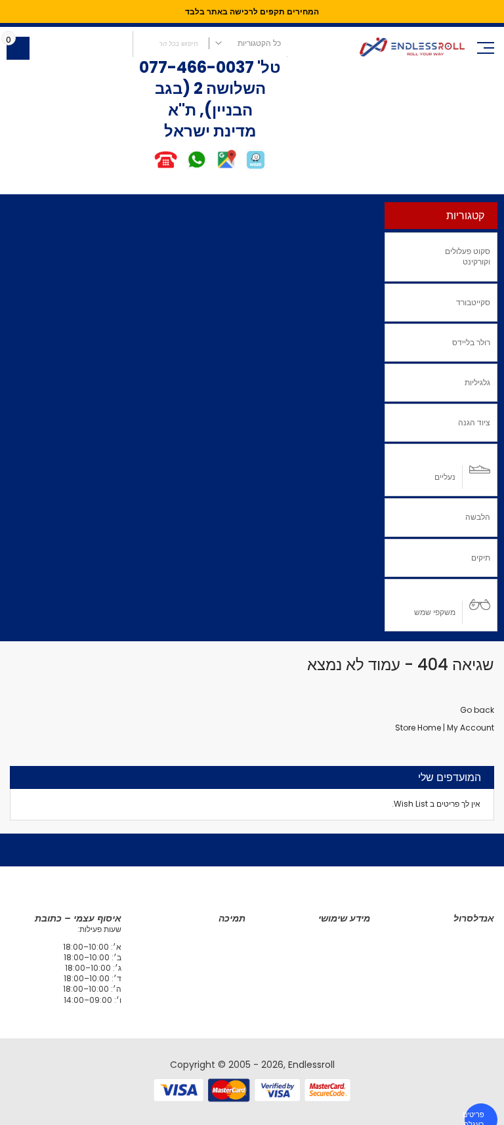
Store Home (418, 727)
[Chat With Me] (181, 167)
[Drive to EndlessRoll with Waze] (255, 167)
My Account (470, 727)
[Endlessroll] (412, 47)
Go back (477, 709)
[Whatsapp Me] (196, 167)
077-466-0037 (196, 67)
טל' (267, 67)
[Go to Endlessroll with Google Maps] (226, 167)
